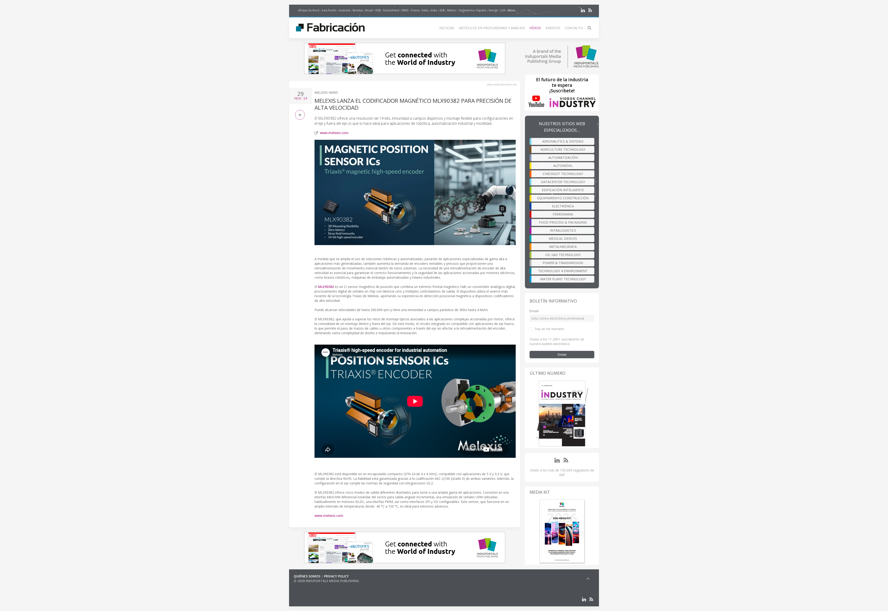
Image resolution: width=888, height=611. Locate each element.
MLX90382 (326, 286)
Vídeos (535, 28)
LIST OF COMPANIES (309, 585)
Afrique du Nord (308, 10)
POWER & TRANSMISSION (563, 263)
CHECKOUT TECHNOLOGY (563, 173)
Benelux (358, 10)
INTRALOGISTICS (563, 230)
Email (534, 311)
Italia (425, 10)
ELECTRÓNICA (563, 206)
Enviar (562, 354)
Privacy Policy (336, 576)
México (451, 10)
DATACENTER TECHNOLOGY (563, 182)
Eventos (553, 28)
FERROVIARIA (563, 214)
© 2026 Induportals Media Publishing (326, 581)
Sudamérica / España (472, 10)
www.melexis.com (334, 133)
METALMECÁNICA (563, 246)
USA (503, 10)
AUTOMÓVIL (563, 165)
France (415, 10)
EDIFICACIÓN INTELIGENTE (563, 190)
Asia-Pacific (329, 10)
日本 (442, 10)
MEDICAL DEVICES (563, 238)
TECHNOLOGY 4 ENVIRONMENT (563, 271)
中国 (378, 10)
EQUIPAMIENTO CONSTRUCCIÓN (563, 198)
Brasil (369, 10)
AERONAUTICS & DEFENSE (562, 141)
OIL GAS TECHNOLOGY (563, 255)
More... (512, 10)
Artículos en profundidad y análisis (492, 28)
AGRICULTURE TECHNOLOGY (562, 149)
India (434, 10)
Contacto (574, 28)
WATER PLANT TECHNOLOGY (563, 279)
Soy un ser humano (549, 329)
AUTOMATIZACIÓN (563, 157)
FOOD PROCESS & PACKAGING (563, 222)
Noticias (446, 28)
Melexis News (326, 92)
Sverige (493, 10)
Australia (344, 10)
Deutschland (391, 10)
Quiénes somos (307, 576)
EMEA (405, 10)
